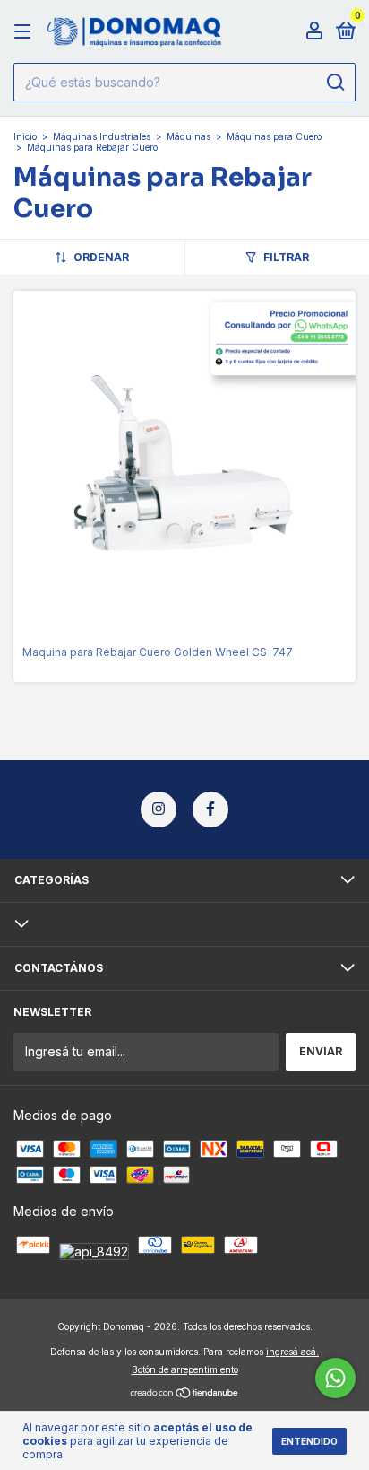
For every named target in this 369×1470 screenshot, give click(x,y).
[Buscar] (334, 82)
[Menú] (25, 32)
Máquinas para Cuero (274, 136)
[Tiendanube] (185, 1394)
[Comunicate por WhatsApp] (335, 1378)
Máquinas (188, 136)
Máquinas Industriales (101, 136)
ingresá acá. (292, 1351)
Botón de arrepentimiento (185, 1369)
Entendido (309, 1441)
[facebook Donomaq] (210, 809)
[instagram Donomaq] (158, 809)
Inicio (25, 136)
